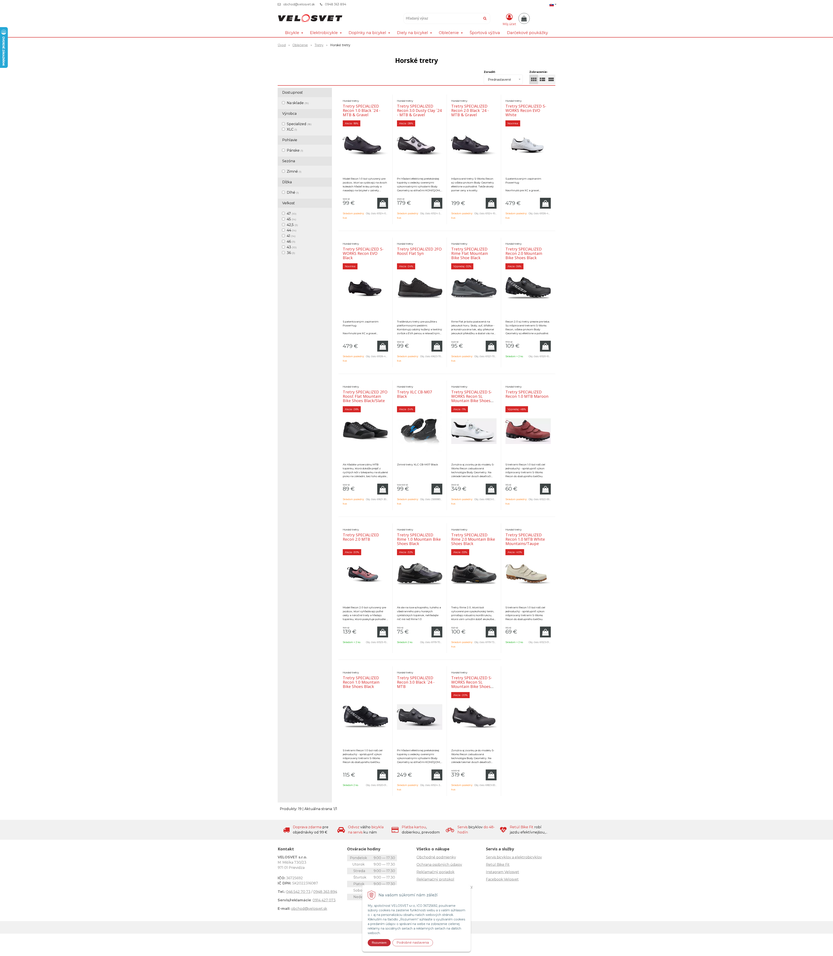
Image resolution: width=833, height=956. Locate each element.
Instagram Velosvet (502, 872)
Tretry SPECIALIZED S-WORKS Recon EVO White (525, 110)
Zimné (294, 171)
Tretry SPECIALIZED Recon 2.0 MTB (361, 537)
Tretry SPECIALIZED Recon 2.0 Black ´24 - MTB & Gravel (470, 110)
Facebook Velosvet (502, 879)
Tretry (319, 45)
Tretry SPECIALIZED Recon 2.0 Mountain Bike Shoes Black (523, 253)
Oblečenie (300, 45)
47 (291, 213)
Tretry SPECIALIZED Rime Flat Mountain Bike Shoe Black (469, 253)
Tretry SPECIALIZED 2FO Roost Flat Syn (419, 251)
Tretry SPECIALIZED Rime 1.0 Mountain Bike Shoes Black (419, 539)
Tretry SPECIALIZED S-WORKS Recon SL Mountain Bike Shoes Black (471, 684)
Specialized (299, 124)
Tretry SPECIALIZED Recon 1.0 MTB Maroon (526, 394)
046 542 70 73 (298, 892)
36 (291, 253)
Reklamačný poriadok (435, 872)
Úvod (282, 45)
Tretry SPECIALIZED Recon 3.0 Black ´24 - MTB (416, 682)
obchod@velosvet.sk (299, 4)
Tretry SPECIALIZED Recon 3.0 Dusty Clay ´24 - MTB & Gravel (419, 110)
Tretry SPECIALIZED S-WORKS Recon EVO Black (363, 253)
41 (291, 236)
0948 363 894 (335, 4)
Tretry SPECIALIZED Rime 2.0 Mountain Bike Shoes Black (473, 539)
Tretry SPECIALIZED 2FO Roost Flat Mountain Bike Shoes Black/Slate (365, 396)
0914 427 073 (324, 900)
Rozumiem (379, 942)
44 (291, 230)
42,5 (292, 225)
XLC (292, 129)
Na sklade (298, 103)
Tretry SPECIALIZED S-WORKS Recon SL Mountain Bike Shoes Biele (471, 398)
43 (292, 247)
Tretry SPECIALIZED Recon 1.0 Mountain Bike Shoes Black (361, 682)
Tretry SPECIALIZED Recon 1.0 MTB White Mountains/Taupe (525, 539)
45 (291, 219)
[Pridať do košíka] (382, 203)
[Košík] (524, 18)
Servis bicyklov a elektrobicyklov (514, 857)
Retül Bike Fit (498, 865)
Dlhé (293, 192)
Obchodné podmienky (436, 857)
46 (291, 241)
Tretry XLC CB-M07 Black (414, 394)
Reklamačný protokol (435, 879)
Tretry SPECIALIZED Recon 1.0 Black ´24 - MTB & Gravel (361, 110)
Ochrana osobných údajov (439, 865)
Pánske (295, 150)
